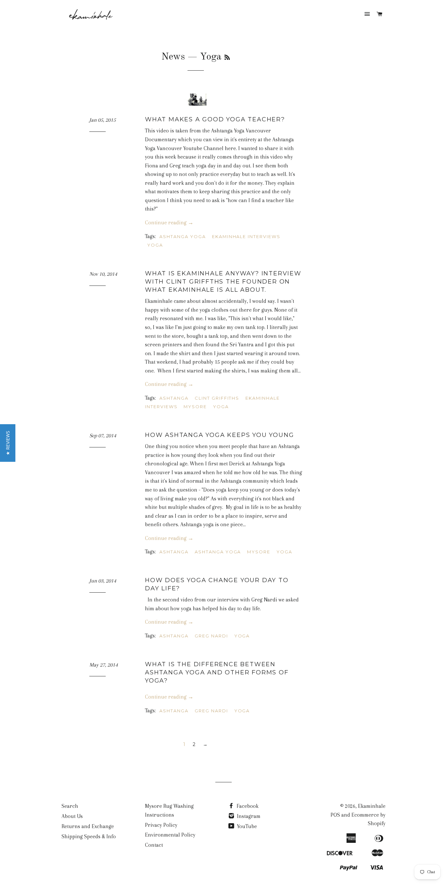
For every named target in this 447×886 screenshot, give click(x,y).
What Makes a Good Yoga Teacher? (215, 119)
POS (335, 815)
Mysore (195, 406)
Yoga (155, 245)
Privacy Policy (161, 825)
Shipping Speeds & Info (89, 836)
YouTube (246, 826)
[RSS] (227, 58)
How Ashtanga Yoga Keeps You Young (219, 435)
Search (70, 806)
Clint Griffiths (217, 398)
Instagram (248, 816)
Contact (154, 845)
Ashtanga (173, 398)
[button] (7, 443)
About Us (72, 816)
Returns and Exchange (88, 826)
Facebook (247, 806)
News (173, 57)
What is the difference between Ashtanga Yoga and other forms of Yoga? (217, 672)
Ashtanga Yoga (182, 236)
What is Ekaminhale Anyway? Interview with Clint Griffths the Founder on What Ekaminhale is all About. (223, 281)
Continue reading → (169, 222)
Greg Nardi (211, 635)
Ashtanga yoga (218, 551)
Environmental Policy (170, 835)
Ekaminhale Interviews (246, 236)
